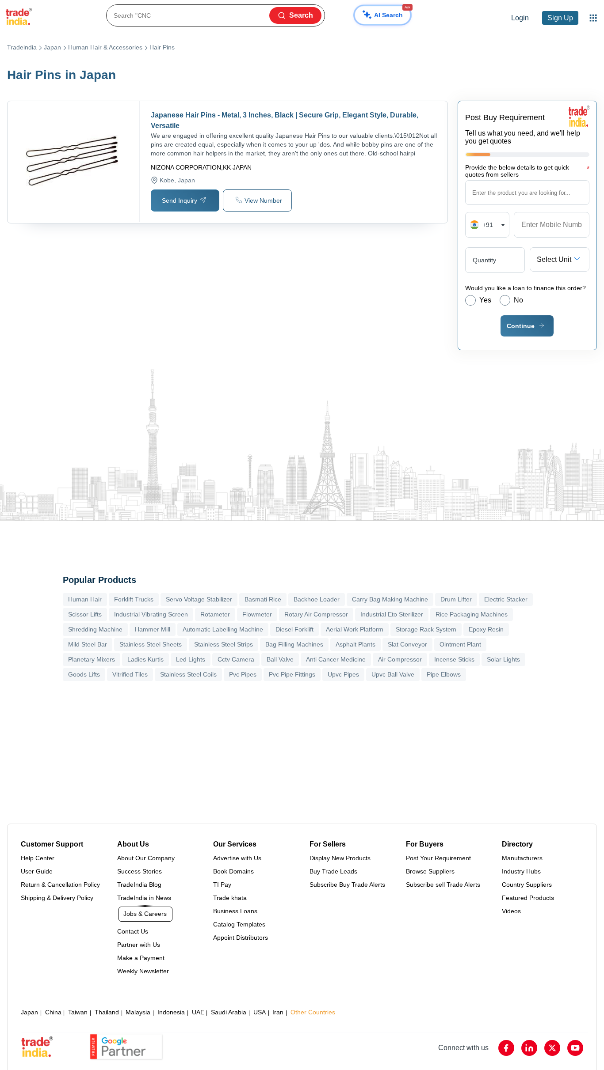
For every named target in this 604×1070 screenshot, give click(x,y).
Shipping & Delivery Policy (57, 897)
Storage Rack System (426, 629)
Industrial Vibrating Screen (151, 614)
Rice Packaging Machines (472, 614)
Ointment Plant (460, 644)
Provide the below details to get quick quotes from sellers (527, 171)
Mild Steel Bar (87, 644)
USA (259, 1012)
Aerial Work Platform (354, 629)
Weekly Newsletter (143, 971)
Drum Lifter (456, 599)
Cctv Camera (236, 659)
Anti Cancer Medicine (336, 659)
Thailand (107, 1012)
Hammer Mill (152, 629)
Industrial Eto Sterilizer (391, 614)
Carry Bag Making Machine (390, 599)
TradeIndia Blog (139, 884)
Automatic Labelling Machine (223, 629)
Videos (511, 911)
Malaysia (138, 1012)
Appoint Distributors (240, 937)
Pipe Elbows (444, 674)
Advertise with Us (237, 858)
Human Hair (85, 599)
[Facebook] (506, 1048)
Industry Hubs (521, 871)
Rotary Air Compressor (316, 614)
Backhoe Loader (317, 599)
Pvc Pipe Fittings (292, 674)
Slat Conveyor (407, 644)
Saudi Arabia (228, 1012)
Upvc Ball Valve (392, 674)
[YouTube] (575, 1048)
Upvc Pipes (343, 674)
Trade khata (230, 897)
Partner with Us (138, 944)
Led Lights (190, 659)
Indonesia (171, 1012)
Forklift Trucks (133, 599)
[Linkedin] (529, 1048)
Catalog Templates (239, 924)
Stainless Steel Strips (223, 644)
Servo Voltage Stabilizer (199, 599)
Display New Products (340, 858)
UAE (198, 1012)
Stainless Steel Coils (188, 674)
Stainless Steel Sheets (150, 644)
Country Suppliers (527, 884)
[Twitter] (552, 1048)
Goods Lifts (84, 674)
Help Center (37, 858)
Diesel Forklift (294, 629)
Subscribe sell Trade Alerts (443, 884)
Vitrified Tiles (130, 674)
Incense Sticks (454, 659)
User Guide (37, 871)
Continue (521, 325)
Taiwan (78, 1012)
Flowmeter (257, 614)
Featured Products (528, 897)
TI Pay (222, 884)
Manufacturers (522, 858)
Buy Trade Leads (333, 871)
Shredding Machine (95, 629)
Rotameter (215, 614)
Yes (485, 300)
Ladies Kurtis (145, 659)
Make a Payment (140, 957)
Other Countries (313, 1012)
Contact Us (132, 931)
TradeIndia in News (144, 897)
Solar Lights (503, 659)
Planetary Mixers (91, 659)
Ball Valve (280, 659)
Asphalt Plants (355, 644)
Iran (277, 1012)
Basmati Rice (263, 599)
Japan (52, 47)
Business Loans (235, 911)
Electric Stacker (506, 599)
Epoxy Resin (486, 629)
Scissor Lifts (85, 614)
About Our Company (146, 858)
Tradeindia (22, 47)
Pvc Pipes (242, 674)
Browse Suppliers (430, 871)
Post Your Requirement (438, 858)
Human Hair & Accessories (105, 47)
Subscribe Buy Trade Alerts (347, 884)
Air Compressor (400, 659)
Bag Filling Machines (294, 644)
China (53, 1012)
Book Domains (233, 871)
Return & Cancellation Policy (60, 884)
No (518, 300)
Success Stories (139, 871)
